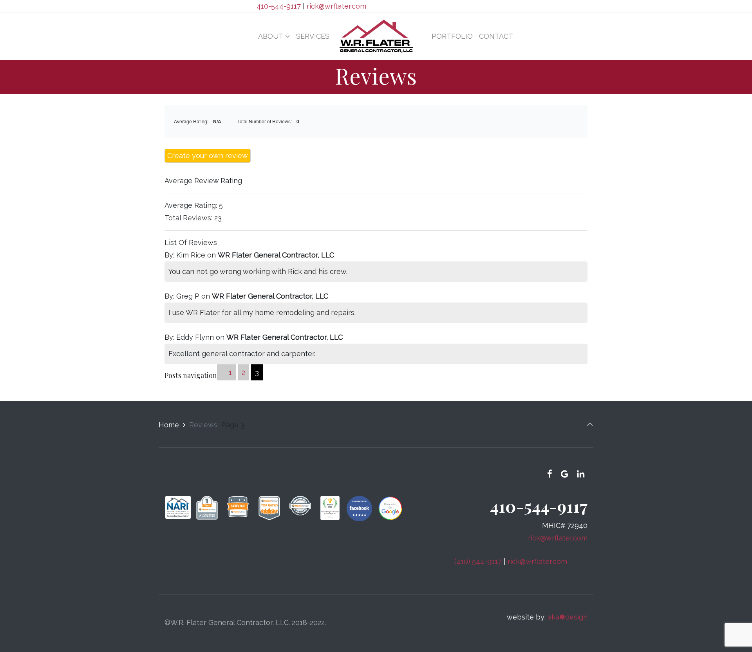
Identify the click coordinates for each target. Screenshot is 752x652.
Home (169, 425)
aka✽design (568, 617)
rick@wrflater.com (336, 6)
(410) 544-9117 (478, 561)
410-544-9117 (279, 6)
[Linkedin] (580, 474)
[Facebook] (550, 474)
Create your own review (207, 155)
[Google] (564, 474)
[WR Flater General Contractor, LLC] (376, 36)
